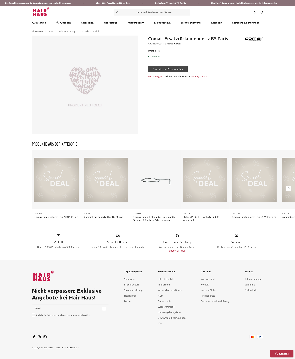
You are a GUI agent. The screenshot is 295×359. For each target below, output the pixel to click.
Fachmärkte (251, 290)
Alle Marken (39, 22)
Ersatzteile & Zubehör (89, 31)
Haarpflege (110, 22)
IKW (160, 323)
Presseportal (208, 295)
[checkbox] (33, 315)
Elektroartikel (162, 22)
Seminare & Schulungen (245, 22)
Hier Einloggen (155, 76)
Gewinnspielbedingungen (172, 317)
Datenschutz (164, 301)
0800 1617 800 (177, 250)
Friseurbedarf (136, 22)
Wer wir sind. (208, 279)
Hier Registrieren (199, 76)
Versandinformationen (170, 290)
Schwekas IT (74, 348)
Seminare (250, 284)
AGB (160, 295)
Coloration (87, 22)
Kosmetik (216, 22)
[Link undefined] (34, 337)
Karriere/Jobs (208, 290)
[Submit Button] (104, 309)
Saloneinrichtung (191, 22)
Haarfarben (130, 295)
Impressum (164, 284)
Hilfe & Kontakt (166, 279)
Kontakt (205, 284)
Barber (128, 301)
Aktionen (65, 22)
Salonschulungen (254, 279)
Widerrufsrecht (166, 306)
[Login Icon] (255, 12)
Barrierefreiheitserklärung (215, 301)
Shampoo (129, 279)
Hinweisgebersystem (169, 312)
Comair (50, 31)
